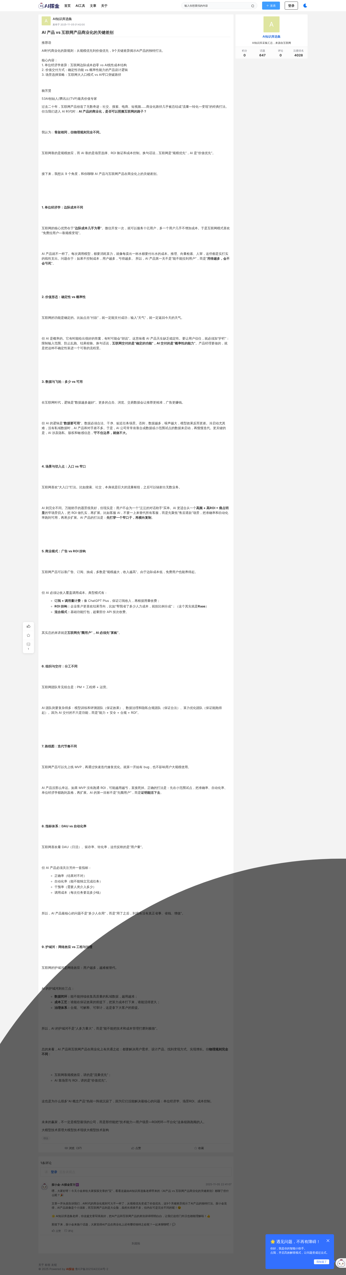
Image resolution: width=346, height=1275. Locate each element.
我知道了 (321, 1261)
